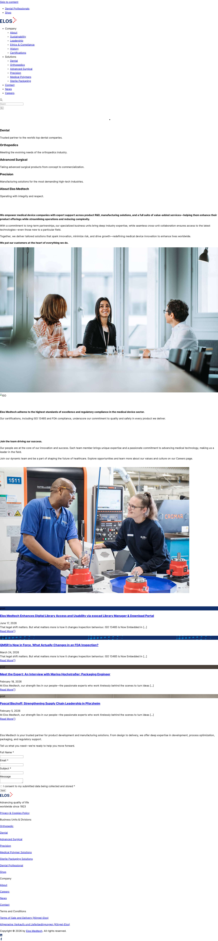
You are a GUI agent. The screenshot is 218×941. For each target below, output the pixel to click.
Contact (10, 85)
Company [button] (10, 28)
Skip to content (9, 2)
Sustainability (18, 36)
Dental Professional (11, 865)
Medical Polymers (20, 76)
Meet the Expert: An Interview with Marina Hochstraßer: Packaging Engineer (55, 674)
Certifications (18, 52)
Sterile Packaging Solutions (16, 858)
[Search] (2, 108)
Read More (6, 631)
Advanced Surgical (21, 68)
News (8, 89)
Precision (15, 72)
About (13, 32)
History (14, 48)
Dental (14, 60)
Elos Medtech (34, 930)
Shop (8, 12)
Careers (9, 93)
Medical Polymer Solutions (16, 852)
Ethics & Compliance (22, 44)
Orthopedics (17, 64)
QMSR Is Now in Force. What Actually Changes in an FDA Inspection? (49, 645)
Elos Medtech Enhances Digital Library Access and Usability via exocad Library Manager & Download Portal (77, 616)
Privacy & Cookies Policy (15, 813)
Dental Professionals (17, 8)
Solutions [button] (10, 56)
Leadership (16, 40)
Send (3, 791)
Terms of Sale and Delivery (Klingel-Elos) (24, 917)
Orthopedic (6, 826)
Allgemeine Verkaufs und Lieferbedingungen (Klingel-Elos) (35, 924)
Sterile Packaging (20, 80)
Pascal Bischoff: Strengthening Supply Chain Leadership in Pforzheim (50, 703)
